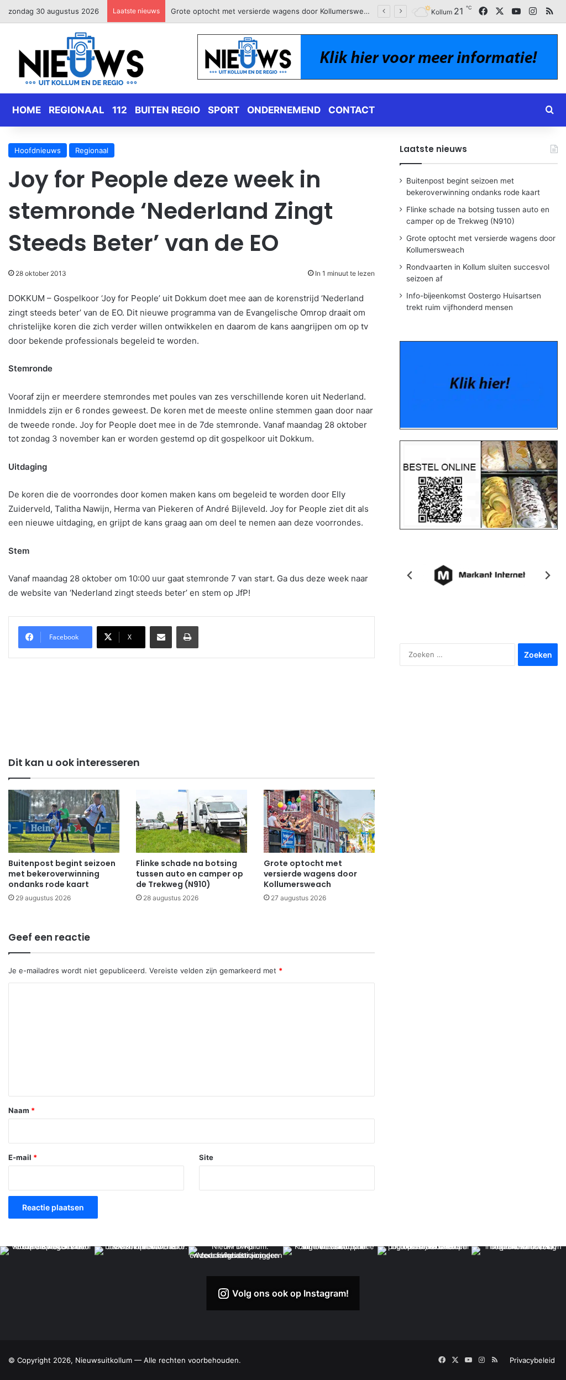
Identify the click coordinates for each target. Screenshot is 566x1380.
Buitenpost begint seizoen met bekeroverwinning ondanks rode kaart (62, 874)
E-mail (22, 1157)
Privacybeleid (532, 1360)
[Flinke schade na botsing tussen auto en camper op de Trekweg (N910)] (191, 821)
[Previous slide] (410, 575)
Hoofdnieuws (37, 150)
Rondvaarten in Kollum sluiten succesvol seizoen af (259, 11)
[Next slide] (547, 575)
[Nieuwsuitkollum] (81, 61)
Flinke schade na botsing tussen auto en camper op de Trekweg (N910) (189, 874)
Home (26, 110)
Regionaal (76, 110)
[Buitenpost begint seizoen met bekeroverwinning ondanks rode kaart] (63, 821)
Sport (223, 110)
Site (206, 1157)
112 (119, 110)
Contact (351, 110)
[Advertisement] (209, 700)
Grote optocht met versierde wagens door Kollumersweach (310, 874)
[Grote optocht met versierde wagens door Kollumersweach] (319, 821)
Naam (21, 1110)
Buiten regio (167, 110)
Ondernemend (284, 110)
